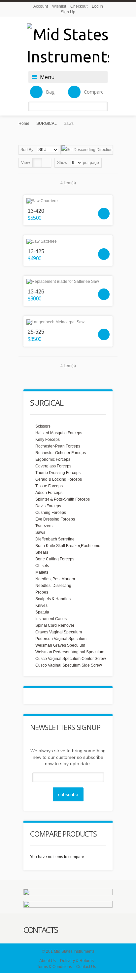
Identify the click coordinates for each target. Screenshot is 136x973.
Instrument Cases (51, 618)
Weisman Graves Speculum (60, 645)
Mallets (41, 572)
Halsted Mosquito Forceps (58, 433)
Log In (97, 6)
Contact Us (86, 966)
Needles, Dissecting (53, 585)
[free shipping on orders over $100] (68, 893)
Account (40, 6)
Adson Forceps (48, 492)
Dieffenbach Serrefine (55, 539)
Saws (40, 532)
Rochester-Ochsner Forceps (60, 452)
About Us (47, 960)
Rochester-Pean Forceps (57, 446)
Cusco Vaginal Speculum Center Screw (70, 658)
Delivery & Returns (77, 960)
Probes (41, 592)
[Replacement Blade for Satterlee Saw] (68, 281)
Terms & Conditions (54, 966)
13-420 (36, 211)
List (46, 162)
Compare (94, 92)
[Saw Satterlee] (68, 241)
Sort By (26, 149)
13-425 (36, 251)
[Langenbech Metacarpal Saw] (68, 322)
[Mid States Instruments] (68, 45)
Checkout (78, 6)
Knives (41, 605)
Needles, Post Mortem (55, 579)
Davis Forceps (48, 506)
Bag (50, 92)
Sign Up (68, 12)
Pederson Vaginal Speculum (60, 638)
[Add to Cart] (104, 213)
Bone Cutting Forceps (54, 559)
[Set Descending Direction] (87, 149)
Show (62, 162)
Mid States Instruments (74, 951)
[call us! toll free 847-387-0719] (68, 905)
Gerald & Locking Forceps (58, 479)
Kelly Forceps (47, 439)
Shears (41, 552)
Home (23, 123)
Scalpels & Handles (53, 599)
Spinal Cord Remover (54, 625)
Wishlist (59, 6)
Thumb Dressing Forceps (58, 472)
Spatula (42, 612)
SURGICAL (46, 123)
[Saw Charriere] (68, 201)
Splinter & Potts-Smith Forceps (62, 499)
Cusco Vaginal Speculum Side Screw (68, 665)
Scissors (43, 426)
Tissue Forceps (49, 486)
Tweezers (43, 526)
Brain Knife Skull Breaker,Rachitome (67, 545)
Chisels (42, 565)
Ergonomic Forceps (52, 459)
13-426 (36, 291)
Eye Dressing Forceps (55, 519)
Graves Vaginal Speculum (58, 632)
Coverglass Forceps (53, 466)
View (25, 162)
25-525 (36, 332)
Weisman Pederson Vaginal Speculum (69, 652)
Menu (47, 77)
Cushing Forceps (50, 512)
